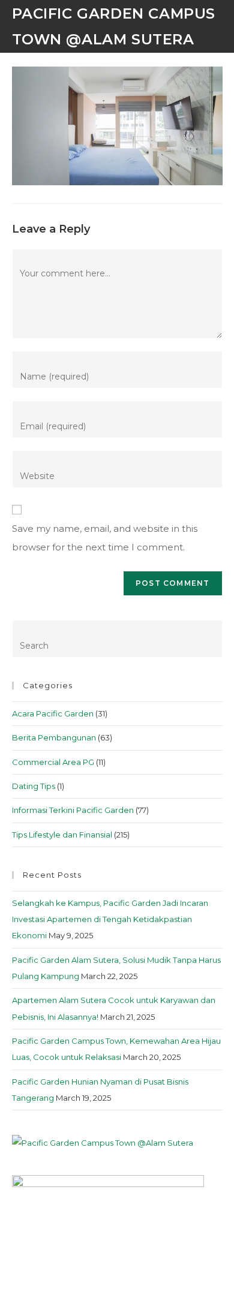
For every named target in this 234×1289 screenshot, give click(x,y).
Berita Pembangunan (54, 737)
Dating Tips (33, 786)
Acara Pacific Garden (53, 713)
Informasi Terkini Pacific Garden (73, 810)
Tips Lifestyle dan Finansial (62, 834)
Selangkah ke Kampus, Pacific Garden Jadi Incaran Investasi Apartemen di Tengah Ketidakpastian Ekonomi (110, 919)
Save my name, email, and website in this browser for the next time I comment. (104, 538)
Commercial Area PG (53, 762)
